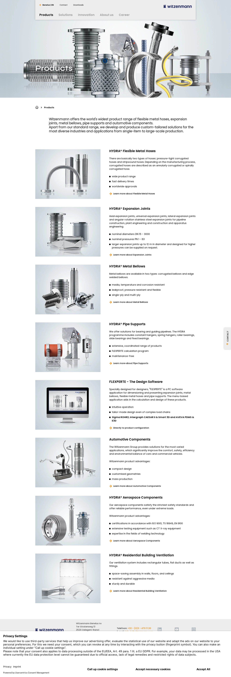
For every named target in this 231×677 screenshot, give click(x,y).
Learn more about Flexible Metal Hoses (134, 193)
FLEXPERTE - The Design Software (136, 382)
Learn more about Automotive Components (137, 486)
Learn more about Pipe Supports (130, 363)
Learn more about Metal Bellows (130, 302)
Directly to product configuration (131, 427)
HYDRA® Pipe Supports (127, 324)
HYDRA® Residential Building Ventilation (141, 555)
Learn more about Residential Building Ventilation (140, 591)
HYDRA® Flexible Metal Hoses (132, 151)
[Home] (177, 6)
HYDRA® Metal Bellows (127, 266)
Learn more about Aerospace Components (136, 540)
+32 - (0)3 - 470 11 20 (139, 628)
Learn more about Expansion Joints (132, 254)
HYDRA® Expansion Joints (129, 208)
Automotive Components (129, 439)
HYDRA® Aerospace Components (136, 497)
